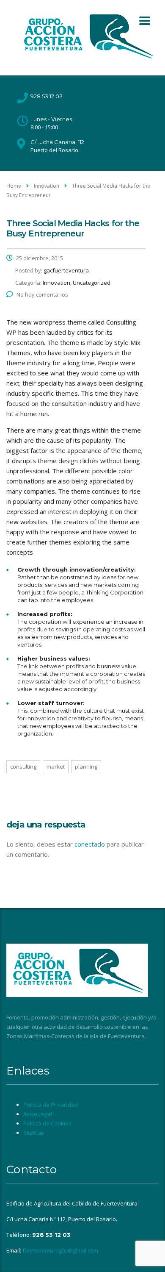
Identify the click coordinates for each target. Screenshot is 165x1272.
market (56, 766)
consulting (23, 766)
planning (86, 766)
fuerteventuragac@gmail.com (60, 1250)
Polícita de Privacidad (50, 1104)
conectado (89, 844)
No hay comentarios (42, 294)
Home (13, 185)
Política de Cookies (47, 1123)
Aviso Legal (37, 1114)
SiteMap (33, 1132)
